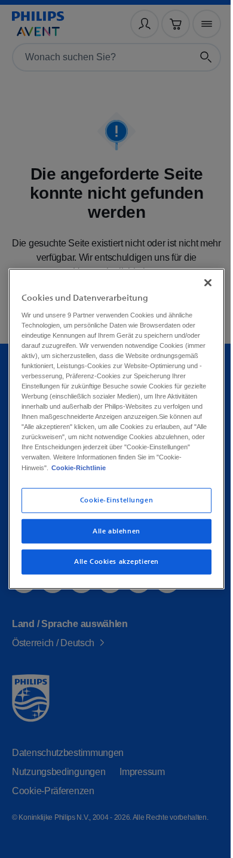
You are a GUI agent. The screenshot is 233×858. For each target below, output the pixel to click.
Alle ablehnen (112, 536)
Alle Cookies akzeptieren (112, 567)
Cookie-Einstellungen (111, 505)
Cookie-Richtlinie (113, 473)
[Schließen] (202, 277)
